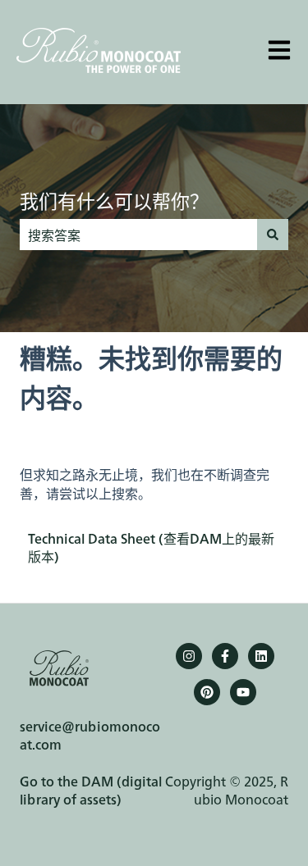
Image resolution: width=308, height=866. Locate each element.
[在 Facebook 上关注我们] (225, 656)
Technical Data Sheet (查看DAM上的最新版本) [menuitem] (151, 547)
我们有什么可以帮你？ (114, 200)
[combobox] (138, 234)
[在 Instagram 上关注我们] (189, 656)
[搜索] (272, 234)
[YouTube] (243, 692)
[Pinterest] (207, 692)
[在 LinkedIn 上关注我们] (261, 656)
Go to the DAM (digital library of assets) (91, 790)
